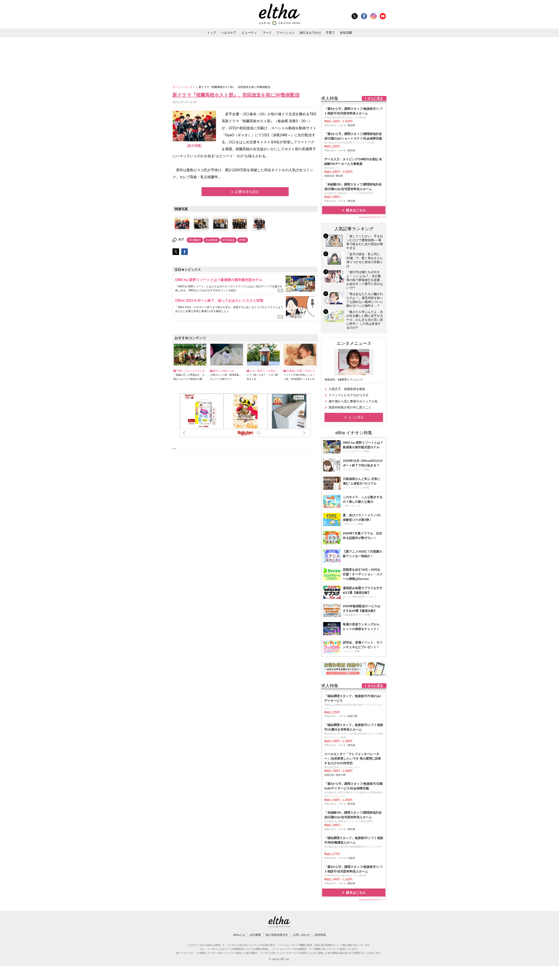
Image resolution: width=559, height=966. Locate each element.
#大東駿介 (195, 240)
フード (267, 32)
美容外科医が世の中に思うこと (350, 407)
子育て (330, 32)
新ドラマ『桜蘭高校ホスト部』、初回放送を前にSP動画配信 (236, 94)
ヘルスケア (228, 32)
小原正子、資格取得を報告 (347, 389)
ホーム (177, 87)
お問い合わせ (301, 934)
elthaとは (239, 934)
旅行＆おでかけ (310, 32)
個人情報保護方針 (277, 934)
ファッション (285, 32)
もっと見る (356, 417)
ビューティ (249, 32)
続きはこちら (356, 210)
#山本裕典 (212, 240)
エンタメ (189, 87)
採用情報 (320, 934)
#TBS (242, 240)
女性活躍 (346, 32)
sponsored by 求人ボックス (372, 217)
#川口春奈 (229, 240)
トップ (211, 32)
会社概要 (255, 934)
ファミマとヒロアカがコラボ (348, 395)
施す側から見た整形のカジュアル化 (353, 401)
